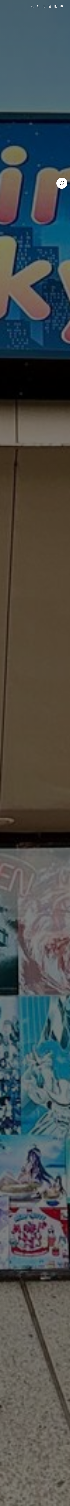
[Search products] (62, 183)
